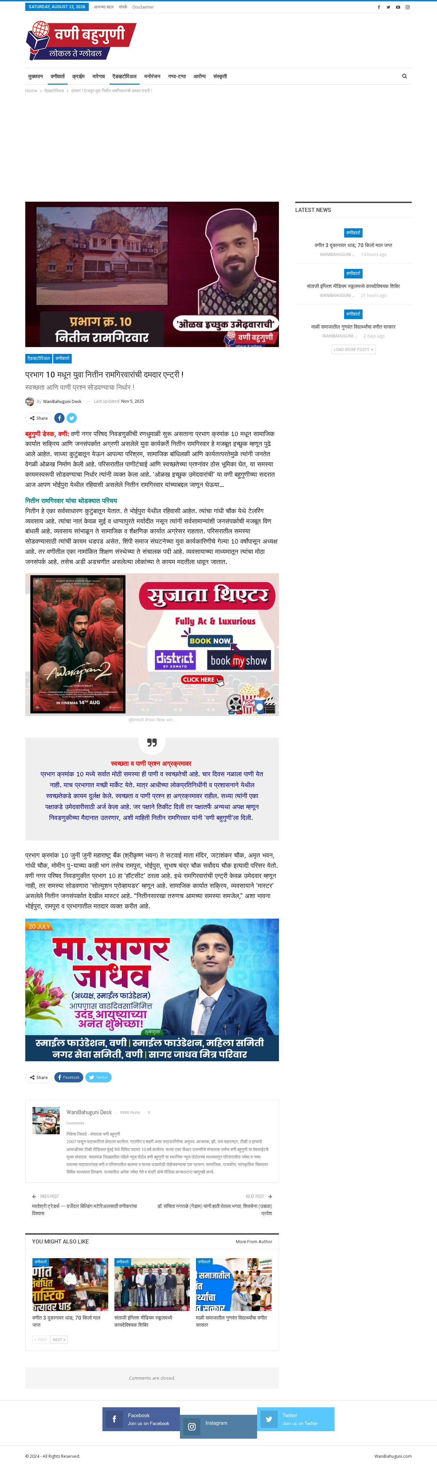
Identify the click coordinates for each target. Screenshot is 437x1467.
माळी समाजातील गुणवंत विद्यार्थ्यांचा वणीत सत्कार (353, 327)
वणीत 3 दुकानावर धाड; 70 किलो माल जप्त (353, 245)
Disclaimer (143, 7)
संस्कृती (220, 76)
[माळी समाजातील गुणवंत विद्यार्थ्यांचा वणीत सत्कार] (234, 1284)
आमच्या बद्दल (104, 7)
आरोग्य (200, 76)
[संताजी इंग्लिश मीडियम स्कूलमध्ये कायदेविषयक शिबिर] (152, 1284)
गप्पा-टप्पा (177, 76)
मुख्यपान (35, 76)
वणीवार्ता (58, 76)
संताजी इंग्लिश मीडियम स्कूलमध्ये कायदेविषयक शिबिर (353, 286)
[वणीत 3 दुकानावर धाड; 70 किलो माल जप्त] (70, 1284)
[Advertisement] (218, 145)
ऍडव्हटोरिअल (125, 76)
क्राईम (78, 76)
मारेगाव (99, 76)
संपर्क (123, 7)
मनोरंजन (152, 76)
